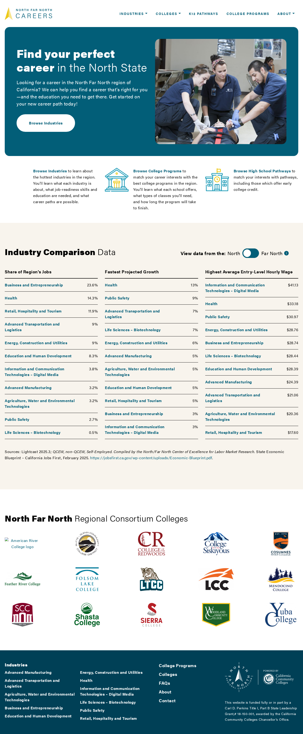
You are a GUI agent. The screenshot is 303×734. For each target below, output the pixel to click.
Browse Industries (46, 123)
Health (11, 298)
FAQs (164, 683)
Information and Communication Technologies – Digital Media (34, 371)
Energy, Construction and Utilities (36, 342)
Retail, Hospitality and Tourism (33, 311)
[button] (133, 13)
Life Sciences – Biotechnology (33, 432)
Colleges (168, 674)
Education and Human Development (38, 355)
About (165, 692)
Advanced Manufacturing (28, 387)
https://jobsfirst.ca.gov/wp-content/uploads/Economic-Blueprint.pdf (151, 457)
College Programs (177, 665)
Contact (167, 700)
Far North (272, 253)
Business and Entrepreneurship (34, 285)
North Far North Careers (28, 13)
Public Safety (17, 419)
